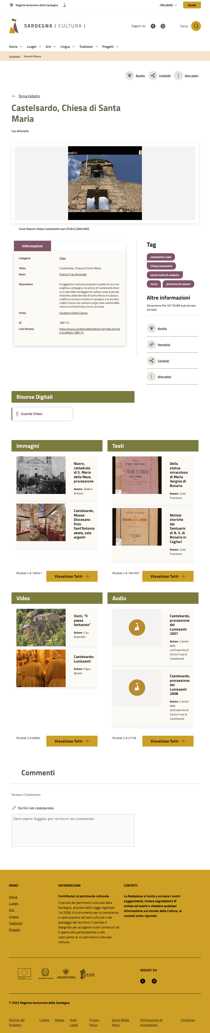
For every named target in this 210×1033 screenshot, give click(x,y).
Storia (13, 896)
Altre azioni (191, 75)
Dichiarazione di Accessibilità (151, 1022)
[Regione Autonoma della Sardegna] (63, 5)
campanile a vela (161, 257)
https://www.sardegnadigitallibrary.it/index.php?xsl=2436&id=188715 (89, 330)
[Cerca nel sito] (196, 26)
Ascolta (140, 75)
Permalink (164, 344)
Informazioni (32, 246)
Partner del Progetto (17, 1022)
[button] (21, 46)
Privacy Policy (94, 1022)
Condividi (164, 75)
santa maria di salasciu (165, 275)
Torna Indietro (29, 96)
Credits (44, 1019)
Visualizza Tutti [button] (69, 576)
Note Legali (74, 1022)
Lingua (13, 916)
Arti (11, 910)
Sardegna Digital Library (73, 313)
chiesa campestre (161, 266)
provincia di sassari (178, 284)
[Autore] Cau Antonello (73, 274)
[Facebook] (153, 25)
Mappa (59, 1019)
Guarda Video (31, 413)
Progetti (14, 929)
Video (62, 258)
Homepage (14, 56)
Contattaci (188, 1019)
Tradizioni (15, 923)
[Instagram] (162, 25)
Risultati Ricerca (32, 56)
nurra (154, 284)
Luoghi (13, 903)
